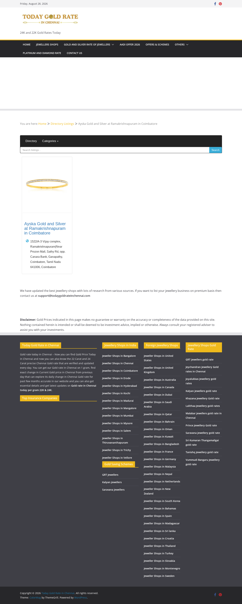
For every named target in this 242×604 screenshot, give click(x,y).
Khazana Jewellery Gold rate (203, 398)
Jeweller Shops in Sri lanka (160, 531)
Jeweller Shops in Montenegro (162, 568)
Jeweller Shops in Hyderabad (119, 385)
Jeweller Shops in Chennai (117, 363)
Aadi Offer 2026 (130, 44)
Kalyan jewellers (112, 482)
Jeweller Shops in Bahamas (160, 508)
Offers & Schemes (157, 44)
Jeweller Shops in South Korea (162, 501)
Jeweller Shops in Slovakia (159, 560)
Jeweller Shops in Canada (159, 387)
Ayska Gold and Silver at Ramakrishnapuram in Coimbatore (45, 228)
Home (26, 44)
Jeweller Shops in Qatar (158, 414)
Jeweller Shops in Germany (160, 459)
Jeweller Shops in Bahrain (159, 421)
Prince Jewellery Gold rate (201, 425)
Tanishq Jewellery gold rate (202, 452)
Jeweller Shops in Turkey (158, 553)
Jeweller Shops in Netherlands (162, 481)
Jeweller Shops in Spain (158, 516)
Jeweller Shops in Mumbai (117, 415)
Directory (31, 141)
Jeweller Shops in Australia (160, 379)
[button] (112, 44)
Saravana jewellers (113, 489)
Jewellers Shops (47, 44)
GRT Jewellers (110, 474)
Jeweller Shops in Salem (116, 430)
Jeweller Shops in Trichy (116, 450)
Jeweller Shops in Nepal (158, 474)
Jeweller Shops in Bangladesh (161, 444)
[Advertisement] (121, 84)
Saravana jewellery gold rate (203, 432)
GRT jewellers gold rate (199, 359)
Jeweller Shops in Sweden (159, 576)
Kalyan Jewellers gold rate (201, 391)
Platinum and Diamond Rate (42, 53)
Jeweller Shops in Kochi (116, 393)
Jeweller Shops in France (158, 451)
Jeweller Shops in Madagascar (162, 523)
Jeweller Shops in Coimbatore (120, 370)
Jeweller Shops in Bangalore (119, 355)
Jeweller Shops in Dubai (158, 394)
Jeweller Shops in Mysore (117, 423)
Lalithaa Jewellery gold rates (203, 406)
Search (216, 150)
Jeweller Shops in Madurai (118, 400)
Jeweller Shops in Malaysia (160, 466)
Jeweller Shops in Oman (158, 429)
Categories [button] (49, 141)
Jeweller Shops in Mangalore (119, 408)
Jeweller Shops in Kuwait (158, 436)
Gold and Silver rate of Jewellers (87, 44)
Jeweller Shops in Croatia (159, 538)
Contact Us (74, 53)
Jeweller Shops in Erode (116, 378)
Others (180, 44)
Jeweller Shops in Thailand (160, 546)
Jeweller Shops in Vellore (117, 457)
